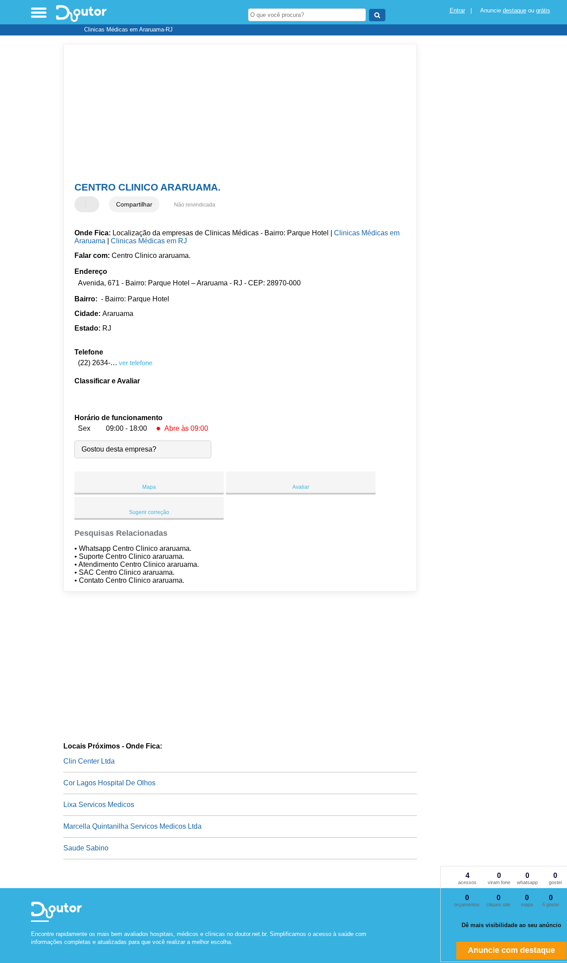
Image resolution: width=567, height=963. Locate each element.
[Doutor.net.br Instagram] (41, 949)
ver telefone (135, 362)
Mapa (149, 487)
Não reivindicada (194, 205)
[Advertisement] (234, 113)
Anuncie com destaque (511, 950)
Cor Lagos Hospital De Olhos (109, 783)
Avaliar (300, 487)
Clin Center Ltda (89, 761)
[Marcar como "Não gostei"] (93, 204)
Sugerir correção (149, 512)
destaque (514, 10)
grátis (543, 10)
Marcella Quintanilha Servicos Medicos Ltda (132, 826)
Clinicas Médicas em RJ (149, 241)
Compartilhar (134, 204)
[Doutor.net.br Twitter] (37, 949)
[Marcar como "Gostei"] (82, 204)
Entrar (457, 10)
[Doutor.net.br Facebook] (33, 949)
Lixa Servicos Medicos (98, 804)
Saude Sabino (86, 848)
